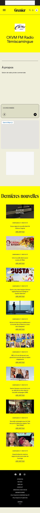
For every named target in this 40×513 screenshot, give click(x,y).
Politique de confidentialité (20, 495)
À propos (20, 479)
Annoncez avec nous (20, 489)
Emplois (20, 484)
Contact (20, 487)
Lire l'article (20, 232)
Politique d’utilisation (20, 497)
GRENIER (20, 501)
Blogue (20, 481)
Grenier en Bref (20, 492)
